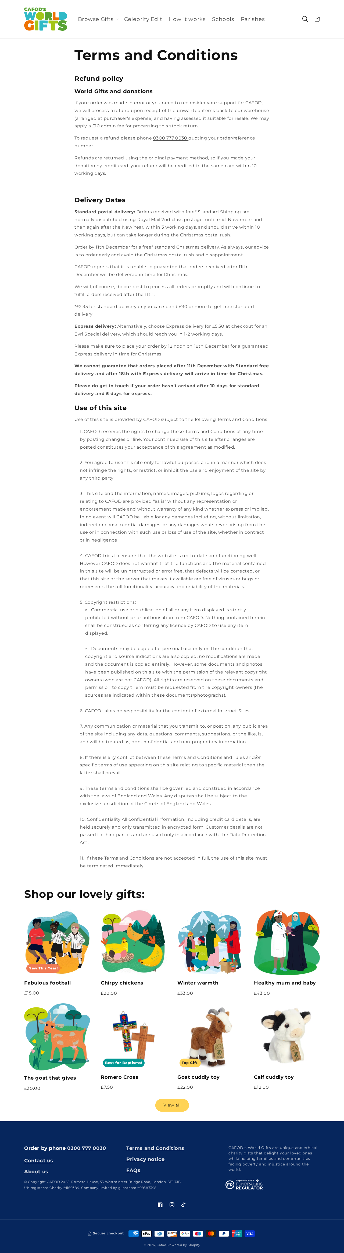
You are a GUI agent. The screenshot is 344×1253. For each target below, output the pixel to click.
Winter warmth (197, 983)
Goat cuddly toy (198, 1077)
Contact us (38, 1160)
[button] (98, 19)
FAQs (133, 1170)
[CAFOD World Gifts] (45, 19)
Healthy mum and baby (285, 983)
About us (36, 1171)
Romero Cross (119, 1077)
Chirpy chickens (122, 983)
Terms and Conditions (155, 1148)
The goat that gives (50, 1078)
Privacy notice (145, 1159)
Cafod (161, 1245)
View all (172, 1105)
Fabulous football (47, 983)
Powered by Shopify (183, 1245)
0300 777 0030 (170, 138)
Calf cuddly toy (274, 1077)
